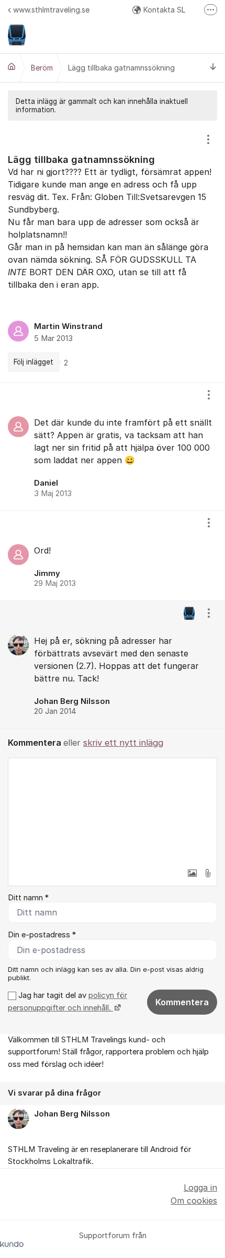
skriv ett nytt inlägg (123, 742)
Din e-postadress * (42, 934)
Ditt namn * (28, 897)
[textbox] (112, 810)
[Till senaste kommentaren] (213, 68)
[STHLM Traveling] (11, 66)
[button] (192, 873)
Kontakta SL (164, 9)
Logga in (200, 1187)
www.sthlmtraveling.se (51, 9)
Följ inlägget (33, 362)
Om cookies (194, 1200)
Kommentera (182, 1002)
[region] (112, 251)
